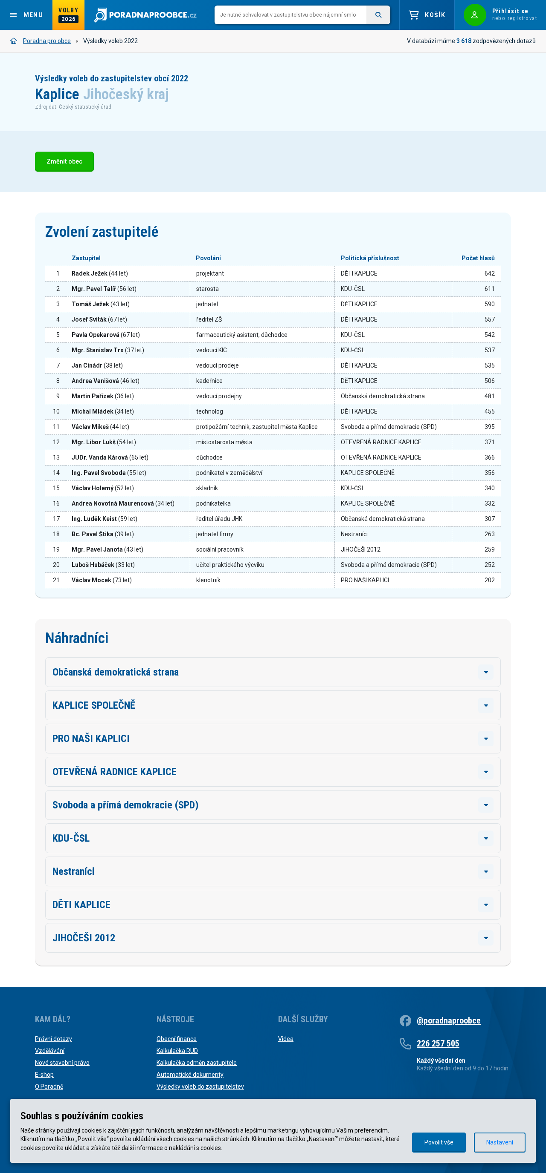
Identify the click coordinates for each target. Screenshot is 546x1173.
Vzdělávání (49, 1050)
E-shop (44, 1074)
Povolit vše (438, 1142)
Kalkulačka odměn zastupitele (197, 1062)
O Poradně (49, 1086)
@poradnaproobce (449, 1020)
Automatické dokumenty (190, 1074)
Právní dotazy (53, 1038)
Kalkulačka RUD (177, 1050)
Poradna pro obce (47, 40)
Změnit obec (64, 161)
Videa (285, 1038)
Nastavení (499, 1142)
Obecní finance (177, 1038)
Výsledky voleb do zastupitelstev (200, 1086)
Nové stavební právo (62, 1062)
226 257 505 (438, 1043)
